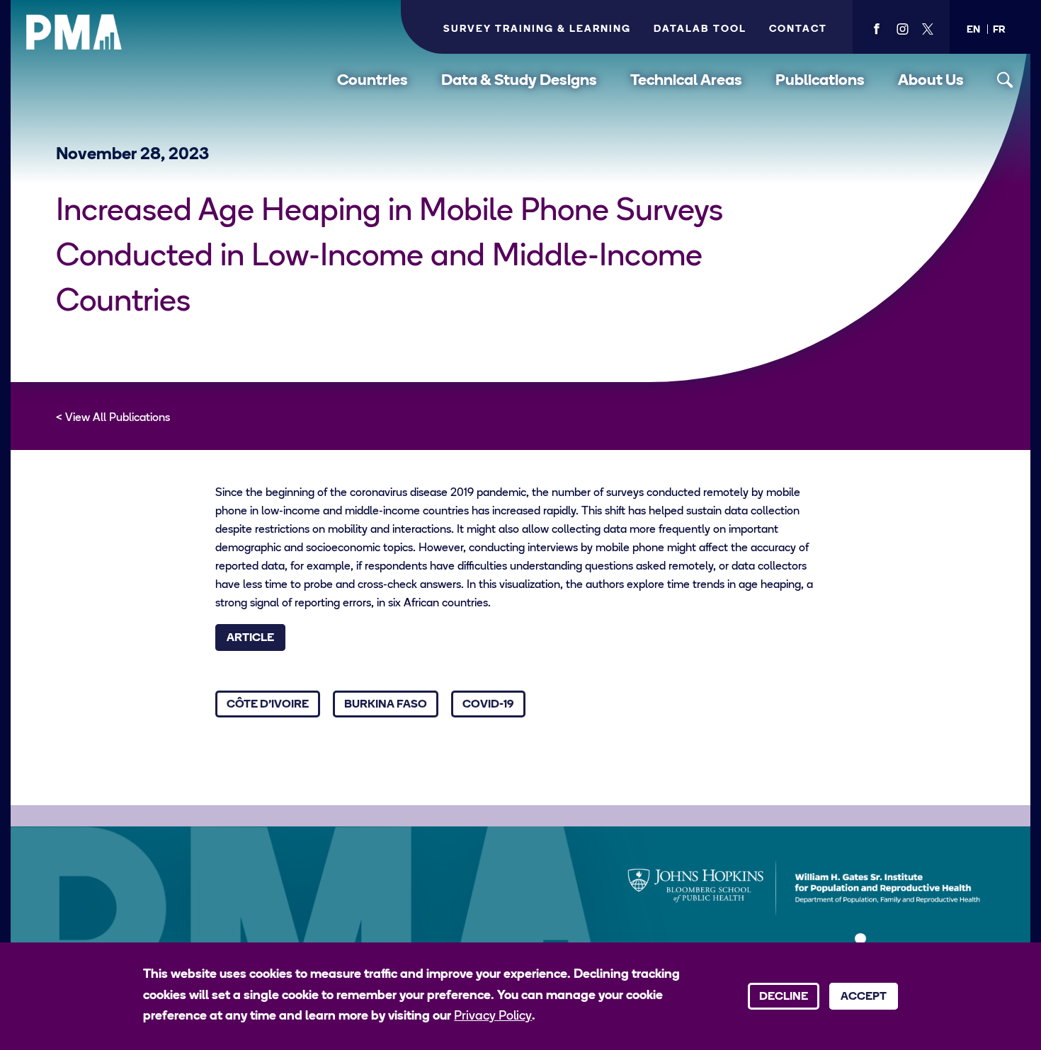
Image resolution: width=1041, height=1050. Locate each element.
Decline (783, 997)
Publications (820, 81)
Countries (372, 81)
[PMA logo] (74, 32)
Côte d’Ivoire (268, 704)
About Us (931, 81)
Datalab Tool (700, 29)
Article (250, 638)
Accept (864, 997)
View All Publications (117, 418)
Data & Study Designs (519, 81)
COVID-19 (488, 704)
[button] (973, 30)
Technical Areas (686, 81)
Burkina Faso (385, 704)
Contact (798, 29)
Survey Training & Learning (537, 29)
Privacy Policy (493, 1016)
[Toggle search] (1005, 80)
